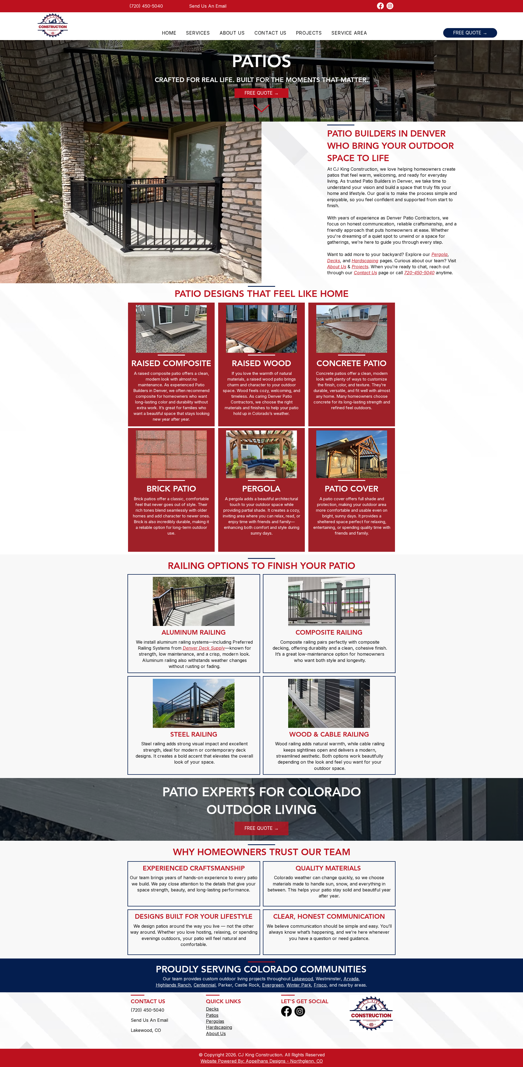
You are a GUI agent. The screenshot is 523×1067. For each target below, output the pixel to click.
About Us (216, 1033)
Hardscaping (219, 1027)
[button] (198, 33)
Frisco (320, 985)
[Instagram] (390, 5)
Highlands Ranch (173, 985)
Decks (212, 1009)
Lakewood (302, 978)
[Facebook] (380, 5)
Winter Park (298, 985)
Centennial (204, 985)
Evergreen (273, 985)
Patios (212, 1015)
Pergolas (215, 1021)
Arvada (350, 978)
